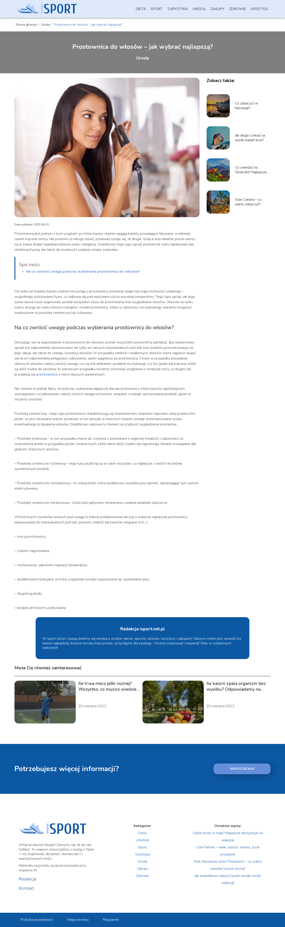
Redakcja (27, 879)
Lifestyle (259, 8)
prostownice (47, 374)
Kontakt (26, 888)
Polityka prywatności (37, 919)
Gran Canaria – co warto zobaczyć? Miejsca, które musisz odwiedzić (251, 202)
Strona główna (26, 24)
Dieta (141, 8)
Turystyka (177, 8)
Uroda (199, 8)
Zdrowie (237, 8)
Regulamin (111, 919)
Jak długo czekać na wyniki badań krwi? (250, 138)
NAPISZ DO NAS (242, 769)
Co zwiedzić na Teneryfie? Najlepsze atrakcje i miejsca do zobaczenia (251, 170)
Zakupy (217, 8)
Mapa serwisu (78, 919)
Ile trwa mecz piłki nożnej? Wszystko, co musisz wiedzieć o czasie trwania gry (108, 686)
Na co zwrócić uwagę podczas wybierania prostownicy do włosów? (83, 271)
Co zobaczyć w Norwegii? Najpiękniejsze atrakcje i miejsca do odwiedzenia (252, 105)
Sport (157, 8)
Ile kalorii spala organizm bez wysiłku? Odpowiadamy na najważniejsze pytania (236, 686)
